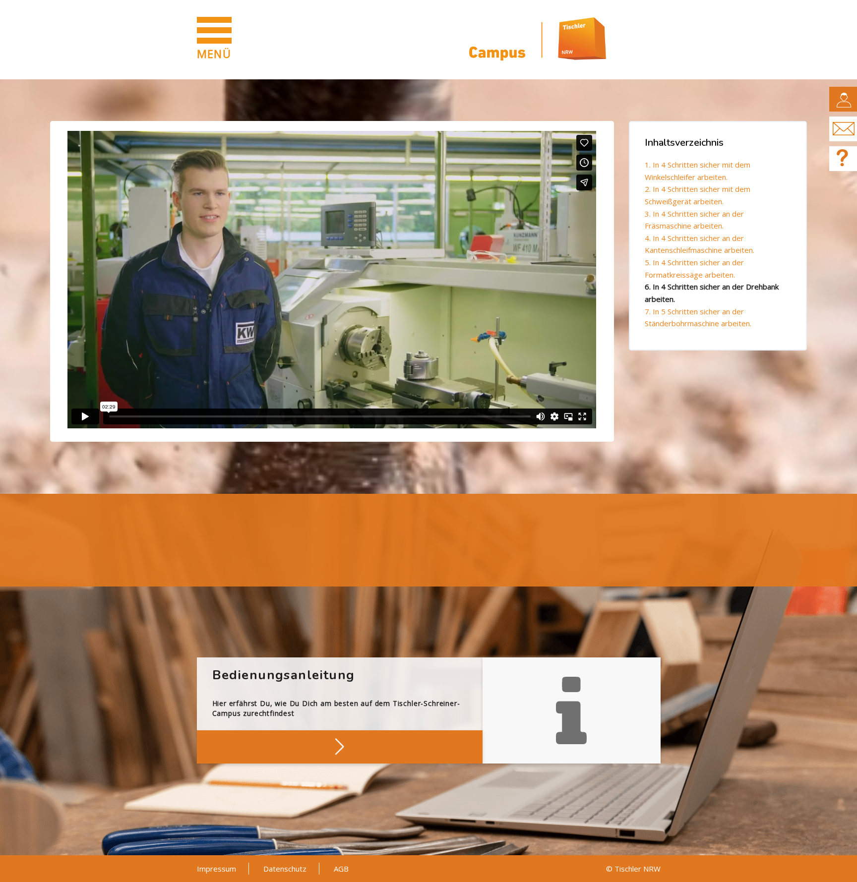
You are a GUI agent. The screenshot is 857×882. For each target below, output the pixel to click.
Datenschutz (284, 869)
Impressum (216, 869)
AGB (341, 869)
